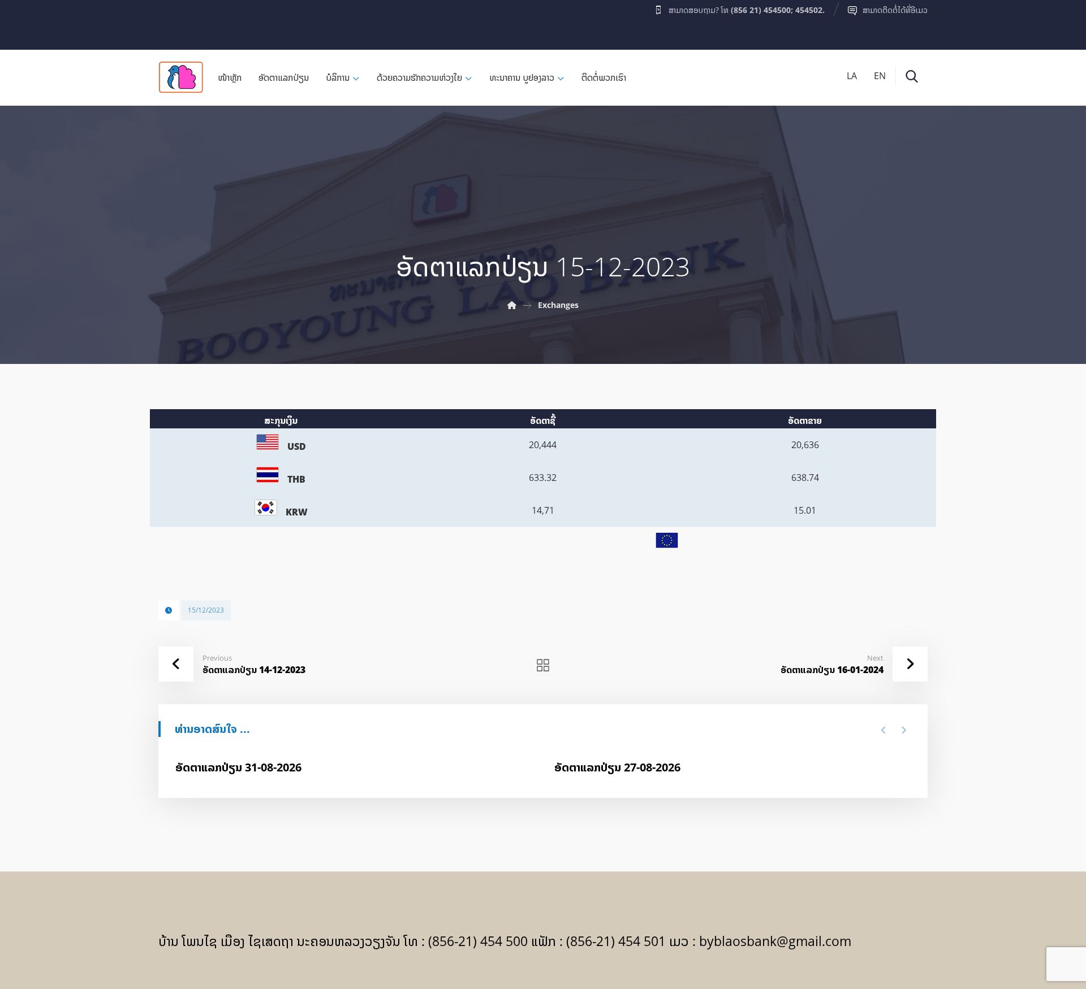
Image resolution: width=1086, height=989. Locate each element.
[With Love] (181, 77)
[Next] (903, 730)
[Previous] (884, 730)
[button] (180, 22)
